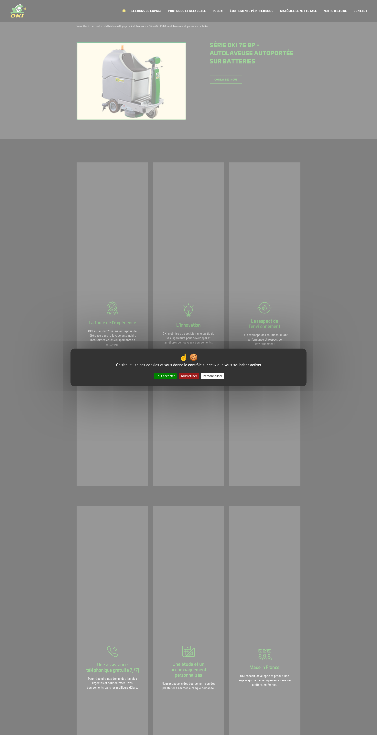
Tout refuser (189, 376)
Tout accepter (165, 376)
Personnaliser (212, 376)
